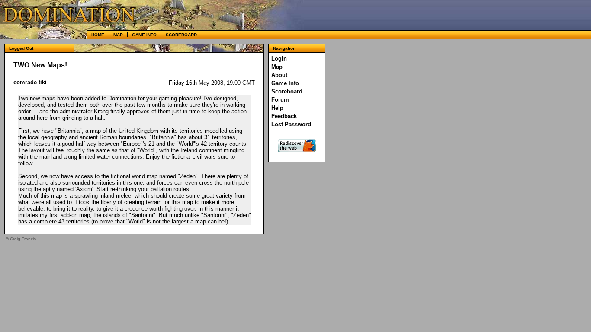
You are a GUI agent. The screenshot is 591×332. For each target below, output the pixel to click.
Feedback (284, 116)
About (279, 75)
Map (118, 34)
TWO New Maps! (40, 65)
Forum (280, 99)
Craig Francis (23, 238)
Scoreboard (181, 34)
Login (279, 58)
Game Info (144, 34)
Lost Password (291, 124)
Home (97, 34)
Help (277, 108)
